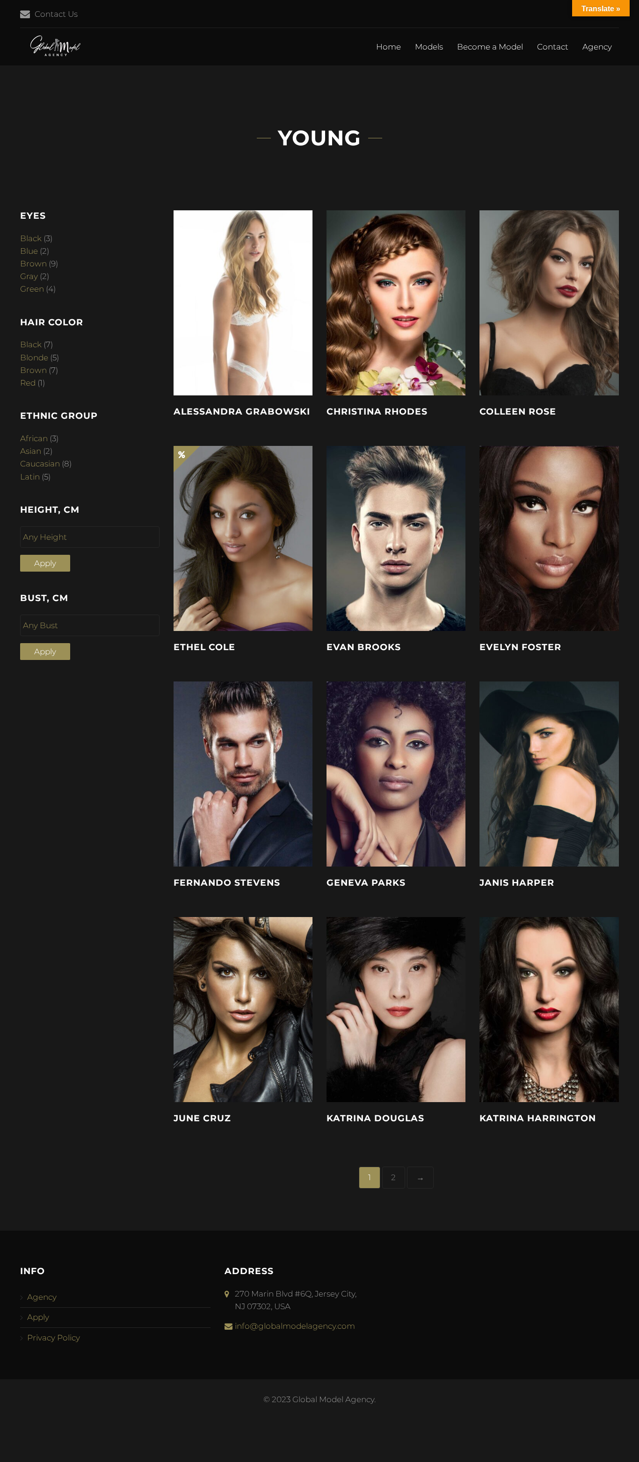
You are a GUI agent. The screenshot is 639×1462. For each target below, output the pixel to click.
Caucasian (40, 463)
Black (31, 238)
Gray (29, 276)
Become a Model (490, 46)
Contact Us (56, 14)
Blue (29, 251)
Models (429, 46)
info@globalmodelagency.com (295, 1326)
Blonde (34, 357)
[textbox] (92, 537)
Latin (30, 476)
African (34, 438)
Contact (552, 46)
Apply (45, 563)
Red (28, 382)
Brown (33, 263)
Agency (597, 46)
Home (388, 46)
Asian (30, 451)
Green (32, 289)
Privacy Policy (53, 1337)
